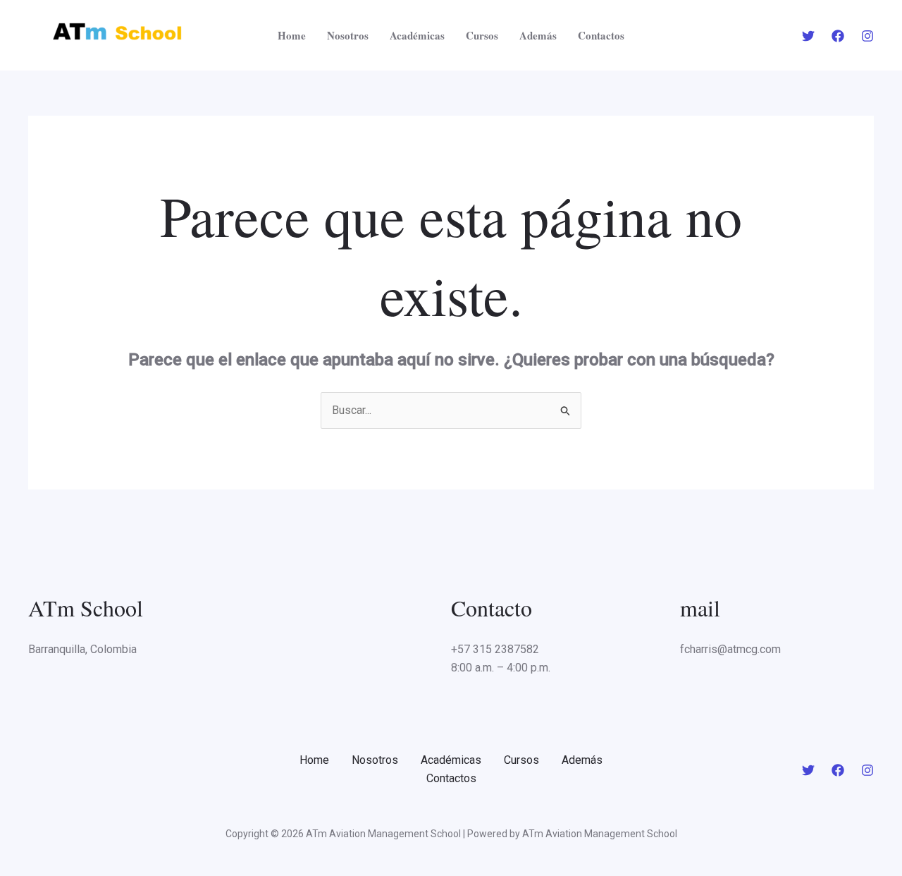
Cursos (482, 35)
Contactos (601, 35)
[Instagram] (867, 36)
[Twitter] (808, 36)
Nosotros (348, 35)
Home (292, 35)
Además (538, 35)
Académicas (417, 35)
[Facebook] (838, 36)
